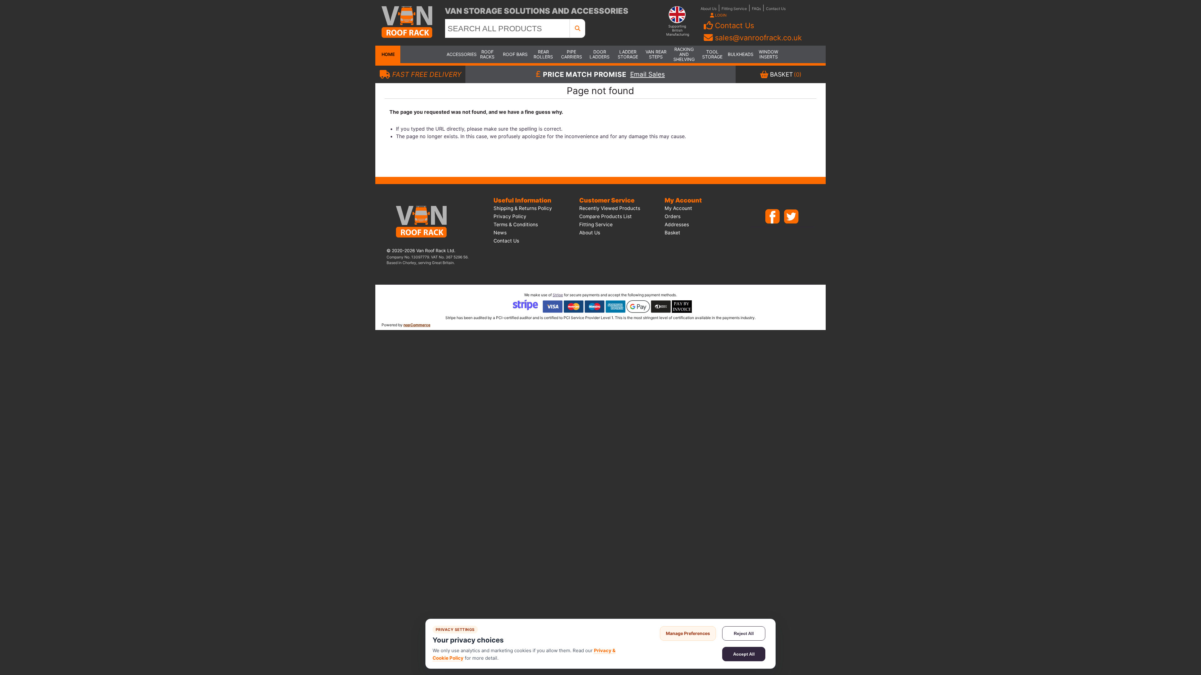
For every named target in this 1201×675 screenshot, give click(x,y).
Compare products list (605, 216)
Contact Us (776, 8)
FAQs (756, 8)
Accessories (459, 54)
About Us (709, 8)
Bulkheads (740, 54)
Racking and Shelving (684, 54)
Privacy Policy (510, 216)
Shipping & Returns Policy (523, 208)
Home (388, 54)
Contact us (506, 241)
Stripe (558, 294)
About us (589, 233)
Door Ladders (600, 54)
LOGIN (720, 15)
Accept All (744, 654)
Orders (673, 216)
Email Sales (647, 74)
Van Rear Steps (656, 54)
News (500, 233)
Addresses (677, 225)
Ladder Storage (628, 54)
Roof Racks (487, 54)
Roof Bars (515, 54)
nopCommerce (416, 324)
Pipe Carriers (571, 54)
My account (678, 208)
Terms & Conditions (516, 225)
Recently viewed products (609, 208)
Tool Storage (712, 54)
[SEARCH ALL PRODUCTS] (577, 28)
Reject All (744, 633)
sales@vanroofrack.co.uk (758, 37)
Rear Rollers (543, 54)
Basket (672, 233)
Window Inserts (768, 54)
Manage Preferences (688, 633)
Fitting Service (734, 8)
